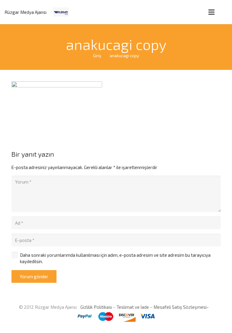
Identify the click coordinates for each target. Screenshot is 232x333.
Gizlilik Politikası (95, 307)
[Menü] (211, 12)
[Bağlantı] (61, 12)
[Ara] (224, 12)
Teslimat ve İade (133, 307)
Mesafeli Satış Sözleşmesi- (181, 307)
